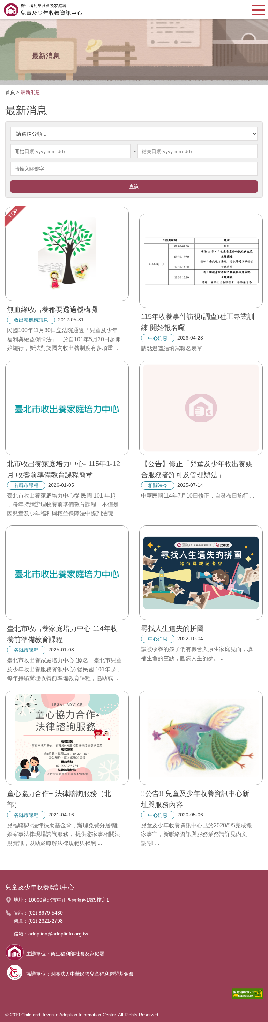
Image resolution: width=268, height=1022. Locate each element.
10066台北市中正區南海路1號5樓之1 (68, 900)
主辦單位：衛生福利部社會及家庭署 (65, 953)
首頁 (10, 92)
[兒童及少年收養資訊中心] (42, 10)
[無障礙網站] (247, 995)
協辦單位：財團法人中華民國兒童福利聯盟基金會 (80, 974)
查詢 (134, 186)
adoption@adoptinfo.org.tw (58, 934)
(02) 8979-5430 (45, 913)
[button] (258, 9)
